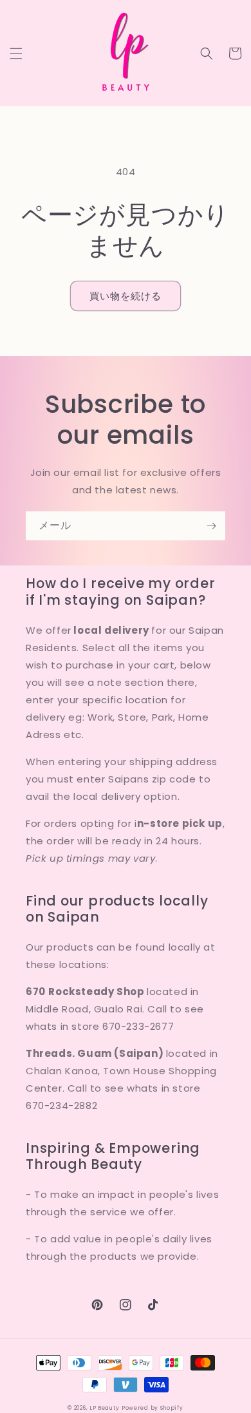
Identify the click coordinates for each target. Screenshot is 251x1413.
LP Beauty (104, 1408)
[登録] (211, 525)
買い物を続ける (125, 296)
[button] (16, 53)
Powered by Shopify (152, 1408)
